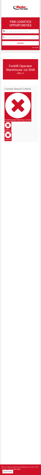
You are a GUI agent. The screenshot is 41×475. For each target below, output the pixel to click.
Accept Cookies (7, 471)
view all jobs (35, 47)
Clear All (8, 139)
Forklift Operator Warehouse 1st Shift (18, 120)
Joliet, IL (8, 129)
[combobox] (20, 31)
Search (20, 43)
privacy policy (17, 469)
